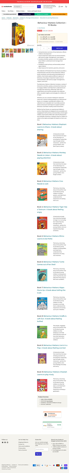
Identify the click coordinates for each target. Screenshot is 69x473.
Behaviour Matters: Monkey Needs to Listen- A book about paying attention (51, 155)
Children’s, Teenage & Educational (29, 18)
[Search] (39, 6)
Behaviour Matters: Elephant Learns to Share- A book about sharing (51, 127)
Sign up (38, 454)
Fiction (3, 11)
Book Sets (15, 18)
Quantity (39, 45)
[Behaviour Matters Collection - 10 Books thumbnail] (3, 50)
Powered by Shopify (6, 469)
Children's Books (20, 11)
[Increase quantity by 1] (49, 48)
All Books (9, 18)
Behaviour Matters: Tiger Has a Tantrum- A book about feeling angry (52, 209)
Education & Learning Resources (49, 18)
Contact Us (21, 444)
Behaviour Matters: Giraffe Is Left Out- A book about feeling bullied (51, 318)
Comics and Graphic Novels (34, 11)
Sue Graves (42, 28)
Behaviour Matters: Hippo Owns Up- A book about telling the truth (51, 290)
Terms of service (22, 450)
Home (3, 18)
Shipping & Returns (23, 442)
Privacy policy (21, 448)
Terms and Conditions (24, 446)
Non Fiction (11, 11)
